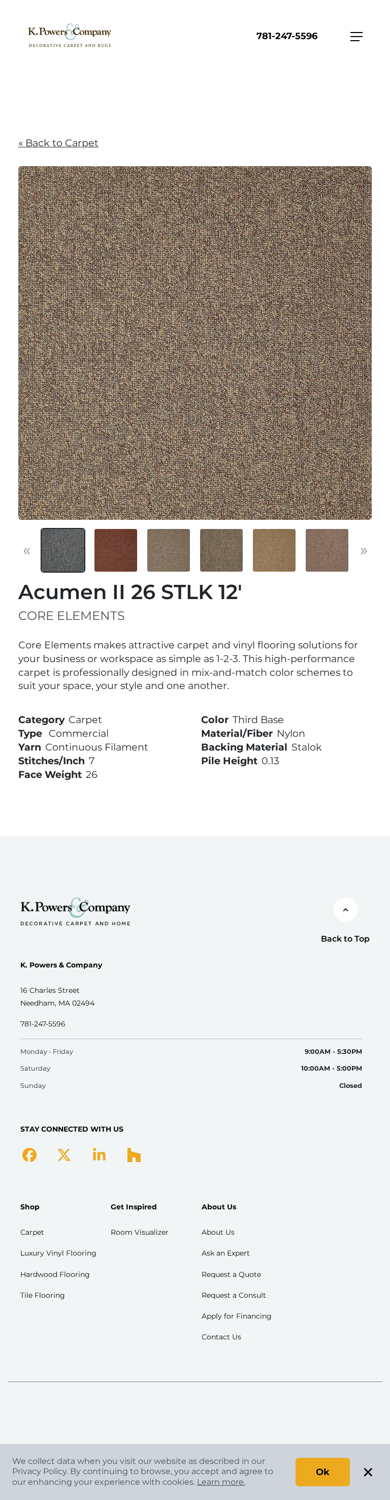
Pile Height (229, 761)
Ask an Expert (226, 1253)
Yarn (29, 747)
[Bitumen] (63, 550)
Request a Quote (231, 1274)
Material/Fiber (237, 733)
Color (215, 719)
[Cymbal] (327, 550)
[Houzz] (134, 1154)
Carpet (32, 1232)
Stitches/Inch (51, 761)
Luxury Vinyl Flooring (58, 1253)
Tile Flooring (42, 1295)
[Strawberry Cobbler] (115, 550)
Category (41, 719)
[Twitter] (64, 1154)
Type (30, 733)
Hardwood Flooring (55, 1274)
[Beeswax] (274, 550)
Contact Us (221, 1336)
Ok (323, 1472)
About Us (218, 1232)
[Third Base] (168, 550)
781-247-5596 (286, 36)
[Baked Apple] (221, 550)
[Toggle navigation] (356, 36)
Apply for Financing (237, 1316)
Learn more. (221, 1482)
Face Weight (50, 774)
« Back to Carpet (58, 143)
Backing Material (244, 747)
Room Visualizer (140, 1232)
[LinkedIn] (99, 1154)
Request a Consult (234, 1295)
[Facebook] (29, 1154)
